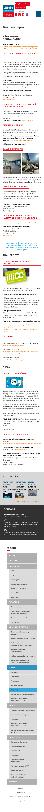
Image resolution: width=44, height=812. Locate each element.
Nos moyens (15, 580)
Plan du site (21, 805)
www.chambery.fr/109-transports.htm (15, 360)
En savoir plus (7, 235)
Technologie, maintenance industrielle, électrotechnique (21, 644)
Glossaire (21, 789)
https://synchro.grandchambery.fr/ (14, 345)
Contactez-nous (19, 11)
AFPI (12, 571)
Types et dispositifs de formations (23, 710)
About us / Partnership (19, 588)
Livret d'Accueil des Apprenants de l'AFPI (22, 731)
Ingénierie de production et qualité (23, 656)
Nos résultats (15, 597)
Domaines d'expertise (18, 627)
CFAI (12, 575)
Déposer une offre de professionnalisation (18, 776)
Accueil (12, 555)
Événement (13, 561)
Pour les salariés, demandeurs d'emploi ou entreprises (21, 612)
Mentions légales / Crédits (21, 801)
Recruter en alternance (19, 742)
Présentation (15, 566)
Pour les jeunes (16, 607)
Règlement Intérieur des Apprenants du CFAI (19, 700)
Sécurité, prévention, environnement (18, 651)
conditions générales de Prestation (21, 797)
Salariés (12, 705)
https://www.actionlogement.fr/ (21, 140)
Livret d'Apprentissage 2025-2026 (22, 694)
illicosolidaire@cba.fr (21, 449)
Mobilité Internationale (19, 584)
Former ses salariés (18, 746)
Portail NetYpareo (17, 770)
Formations (14, 602)
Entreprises (14, 737)
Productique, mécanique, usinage (23, 638)
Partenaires (21, 793)
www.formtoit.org (27, 120)
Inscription (14, 672)
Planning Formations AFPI (20, 766)
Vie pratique (15, 690)
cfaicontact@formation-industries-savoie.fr (23, 534)
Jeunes (12, 667)
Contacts (13, 782)
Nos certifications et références (22, 593)
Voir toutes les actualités (29, 502)
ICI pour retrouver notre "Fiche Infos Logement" (21, 47)
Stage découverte (17, 685)
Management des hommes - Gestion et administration (20, 661)
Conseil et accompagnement (21, 715)
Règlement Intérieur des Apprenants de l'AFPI (19, 725)
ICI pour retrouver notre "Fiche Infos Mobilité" (20, 49)
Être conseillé (15, 751)
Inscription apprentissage (22, 4)
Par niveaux (15, 622)
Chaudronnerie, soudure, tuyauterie (20, 633)
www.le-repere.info (9, 99)
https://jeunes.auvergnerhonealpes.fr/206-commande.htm (22, 443)
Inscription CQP (20, 7)
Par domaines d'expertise (20, 618)
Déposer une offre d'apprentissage (17, 761)
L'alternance (15, 677)
